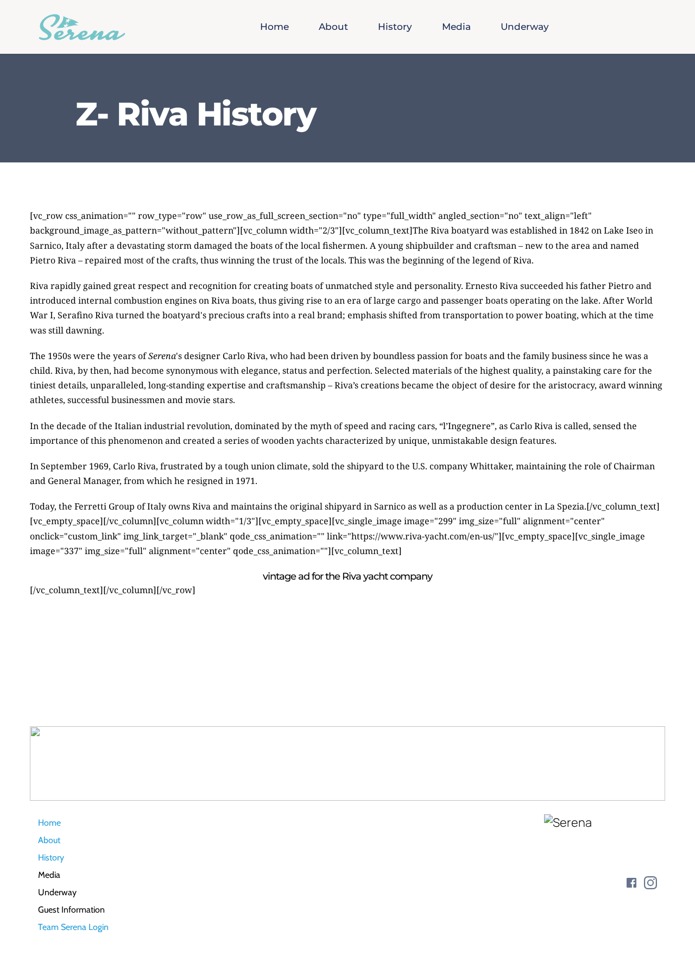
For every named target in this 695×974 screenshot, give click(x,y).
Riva (440, 230)
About (49, 840)
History (51, 857)
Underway (57, 892)
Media (49, 875)
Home (49, 823)
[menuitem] (274, 27)
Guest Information (71, 909)
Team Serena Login (73, 927)
